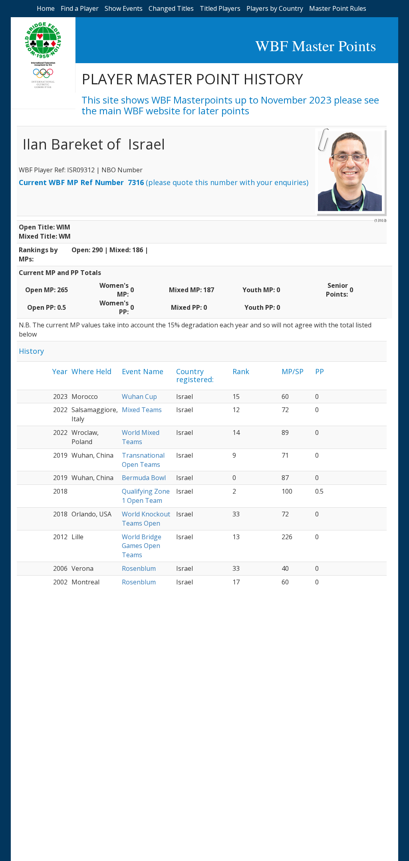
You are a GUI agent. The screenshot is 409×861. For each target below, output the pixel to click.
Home (46, 8)
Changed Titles (171, 8)
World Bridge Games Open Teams (141, 546)
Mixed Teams (142, 409)
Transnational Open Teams (143, 460)
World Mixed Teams (140, 437)
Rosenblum (139, 568)
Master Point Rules (337, 8)
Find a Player (80, 8)
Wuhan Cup (139, 396)
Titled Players (220, 8)
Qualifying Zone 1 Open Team (146, 496)
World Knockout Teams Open (146, 519)
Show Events (124, 8)
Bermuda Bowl (144, 477)
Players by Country (274, 8)
